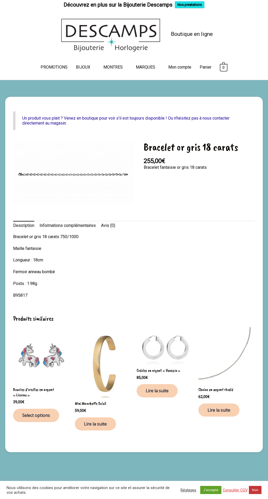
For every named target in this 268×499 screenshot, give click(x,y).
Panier (205, 67)
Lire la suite (95, 424)
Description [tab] (23, 225)
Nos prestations (189, 5)
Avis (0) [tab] (108, 225)
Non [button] (255, 490)
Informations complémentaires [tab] (68, 225)
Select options (36, 415)
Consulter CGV (235, 490)
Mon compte (179, 67)
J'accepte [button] (210, 490)
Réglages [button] (188, 490)
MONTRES (113, 67)
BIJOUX (83, 67)
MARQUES (145, 67)
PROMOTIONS (54, 67)
